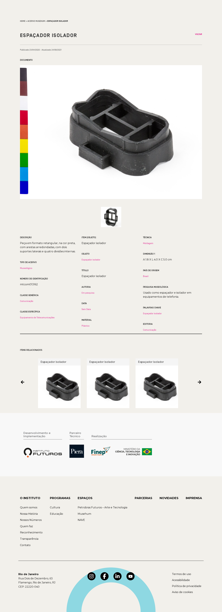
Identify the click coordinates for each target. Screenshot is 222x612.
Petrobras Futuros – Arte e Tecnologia (102, 507)
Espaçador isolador (91, 259)
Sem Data (86, 309)
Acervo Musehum (36, 21)
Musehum (84, 513)
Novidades (169, 498)
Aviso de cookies (182, 592)
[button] (22, 382)
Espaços (85, 498)
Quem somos (28, 507)
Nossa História (29, 513)
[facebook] (104, 576)
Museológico (26, 268)
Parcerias (143, 498)
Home (22, 21)
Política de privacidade (186, 586)
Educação (56, 513)
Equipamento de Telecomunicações (37, 317)
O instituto (30, 498)
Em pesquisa (88, 292)
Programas (60, 498)
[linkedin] (117, 576)
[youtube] (130, 576)
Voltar (198, 34)
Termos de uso (181, 574)
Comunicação (26, 301)
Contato (25, 545)
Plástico (85, 325)
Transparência (29, 538)
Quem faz (26, 526)
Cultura (55, 507)
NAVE (81, 520)
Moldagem (148, 243)
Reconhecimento (31, 532)
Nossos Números (31, 520)
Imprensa (194, 498)
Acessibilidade (181, 580)
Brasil (146, 276)
